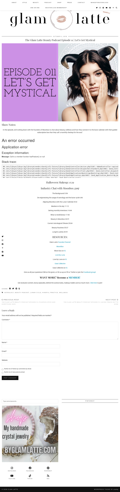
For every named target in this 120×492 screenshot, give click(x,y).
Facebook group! (90, 272)
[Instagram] (100, 7)
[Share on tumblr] (19, 289)
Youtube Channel (64, 242)
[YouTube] (107, 7)
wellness (63, 292)
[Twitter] (97, 7)
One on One (35, 7)
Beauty (36, 2)
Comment (6, 320)
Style (24, 2)
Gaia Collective (60, 263)
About (14, 2)
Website (5, 360)
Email (4, 351)
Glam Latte (13, 489)
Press (69, 2)
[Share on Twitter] (13, 289)
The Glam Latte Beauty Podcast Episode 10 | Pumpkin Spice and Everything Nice (28, 302)
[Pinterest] (103, 7)
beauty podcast (22, 292)
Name (4, 342)
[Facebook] (110, 7)
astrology (9, 292)
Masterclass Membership (56, 7)
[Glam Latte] (60, 16)
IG (65, 251)
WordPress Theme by (106, 489)
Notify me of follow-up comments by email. (18, 369)
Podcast (48, 2)
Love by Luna (60, 255)
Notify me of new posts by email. (14, 372)
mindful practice (50, 292)
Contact (81, 2)
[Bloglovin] (113, 7)
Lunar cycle (35, 292)
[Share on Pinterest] (16, 289)
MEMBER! (74, 277)
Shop (59, 2)
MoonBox (60, 246)
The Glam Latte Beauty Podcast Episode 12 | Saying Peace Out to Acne (91, 302)
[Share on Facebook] (10, 289)
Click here (93, 283)
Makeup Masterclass (99, 2)
